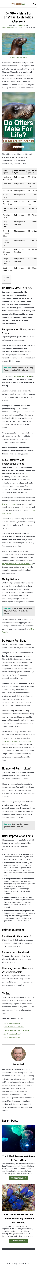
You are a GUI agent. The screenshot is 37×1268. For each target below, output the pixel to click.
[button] (12, 171)
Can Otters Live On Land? (14, 1027)
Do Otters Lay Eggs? (12, 1023)
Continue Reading (18, 1178)
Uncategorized (8, 27)
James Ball (22, 25)
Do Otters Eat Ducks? (12, 1037)
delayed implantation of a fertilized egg (17, 564)
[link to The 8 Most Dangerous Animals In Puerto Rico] (18, 1138)
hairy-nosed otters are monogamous (16, 741)
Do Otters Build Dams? (12, 1034)
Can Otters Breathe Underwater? (17, 1030)
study (27, 473)
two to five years (8, 504)
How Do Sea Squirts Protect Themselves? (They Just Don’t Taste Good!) (18, 1218)
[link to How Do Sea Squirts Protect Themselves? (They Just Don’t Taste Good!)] (18, 1197)
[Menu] (3, 4)
